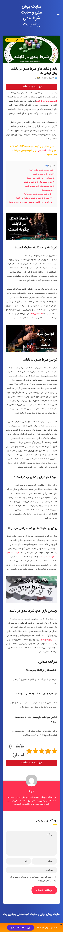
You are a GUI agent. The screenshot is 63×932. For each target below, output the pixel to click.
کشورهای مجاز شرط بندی (46, 101)
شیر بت (44, 557)
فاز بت (51, 557)
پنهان (46, 165)
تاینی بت (15, 552)
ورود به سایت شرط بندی (20, 927)
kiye (31, 791)
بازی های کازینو (46, 639)
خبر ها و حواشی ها (14, 40)
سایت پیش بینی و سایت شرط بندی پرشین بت (31, 15)
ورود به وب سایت (31, 86)
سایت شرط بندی (44, 150)
